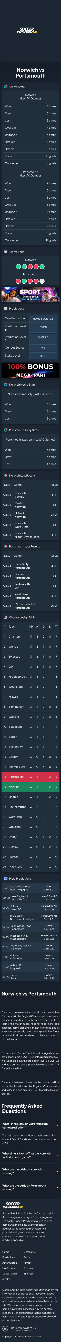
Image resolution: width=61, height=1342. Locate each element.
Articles (6, 1278)
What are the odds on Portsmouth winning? (24, 1187)
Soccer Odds (9, 1273)
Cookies (28, 1268)
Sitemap (28, 1273)
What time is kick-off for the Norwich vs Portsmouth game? (26, 1155)
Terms (27, 1257)
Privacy (28, 1262)
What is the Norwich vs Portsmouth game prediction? (25, 1125)
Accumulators (9, 1262)
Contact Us (30, 1251)
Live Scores (8, 1268)
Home (5, 1251)
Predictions (8, 1257)
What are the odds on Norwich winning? (22, 1171)
